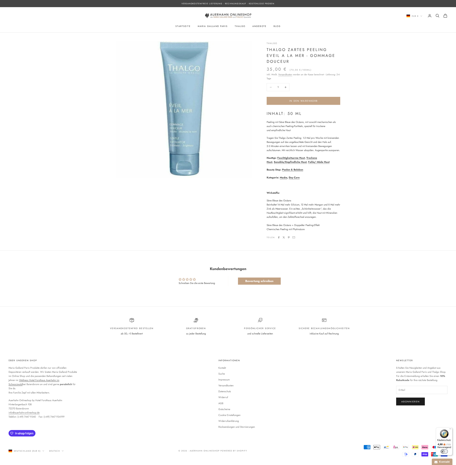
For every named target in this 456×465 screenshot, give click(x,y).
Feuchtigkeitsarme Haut (291, 158)
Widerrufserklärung (228, 421)
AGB (220, 403)
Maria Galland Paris (213, 26)
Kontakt (222, 368)
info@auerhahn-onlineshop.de (24, 412)
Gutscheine (224, 409)
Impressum (224, 379)
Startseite (183, 26)
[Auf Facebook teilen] (278, 237)
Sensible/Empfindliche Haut (290, 162)
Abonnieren (410, 401)
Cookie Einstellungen (229, 415)
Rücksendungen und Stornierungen (236, 427)
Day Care (294, 177)
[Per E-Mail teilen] (293, 237)
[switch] (444, 451)
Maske (283, 177)
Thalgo (240, 26)
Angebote (259, 26)
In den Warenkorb (303, 101)
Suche (221, 373)
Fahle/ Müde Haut (319, 162)
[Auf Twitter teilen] (283, 237)
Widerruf (223, 397)
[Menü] (450, 430)
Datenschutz (224, 391)
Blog (277, 26)
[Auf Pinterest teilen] (288, 237)
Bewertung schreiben (259, 281)
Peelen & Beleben (292, 169)
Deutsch (54, 450)
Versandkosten (285, 74)
